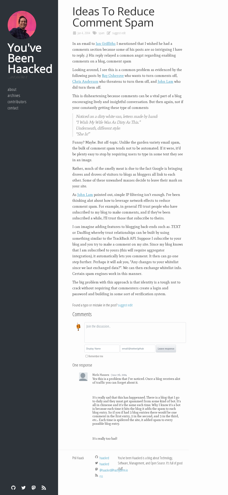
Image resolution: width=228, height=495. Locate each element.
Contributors (17, 101)
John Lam (165, 81)
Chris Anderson (85, 81)
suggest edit (119, 33)
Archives (14, 95)
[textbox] (135, 332)
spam (101, 33)
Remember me (96, 356)
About (12, 89)
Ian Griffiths (106, 43)
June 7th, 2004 (119, 374)
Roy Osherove (113, 75)
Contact (13, 108)
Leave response (166, 348)
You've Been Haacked (30, 58)
